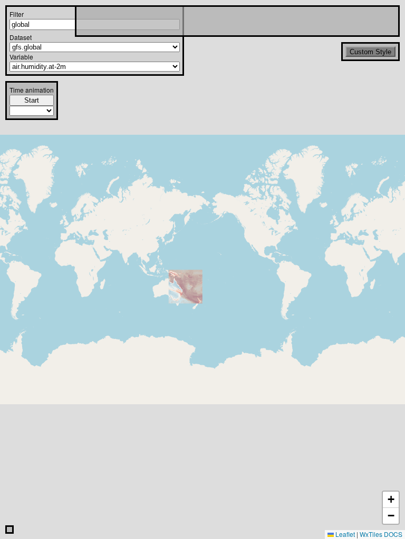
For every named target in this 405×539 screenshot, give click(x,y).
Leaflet (344, 534)
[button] (391, 500)
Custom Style (370, 52)
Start (31, 100)
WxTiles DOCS (381, 534)
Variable (21, 56)
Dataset (20, 37)
